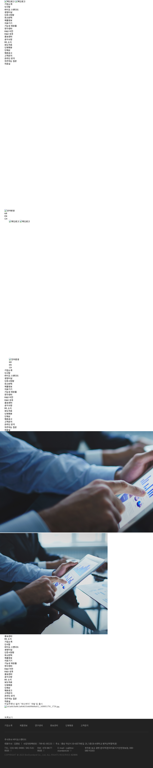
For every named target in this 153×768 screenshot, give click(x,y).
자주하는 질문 (10, 60)
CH (5, 218)
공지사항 (8, 39)
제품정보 (8, 20)
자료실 (7, 63)
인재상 (7, 50)
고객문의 (8, 55)
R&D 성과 (8, 33)
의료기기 (8, 23)
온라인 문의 (9, 58)
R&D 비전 (8, 31)
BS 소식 (8, 42)
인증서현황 (9, 14)
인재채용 (8, 47)
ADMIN (74, 754)
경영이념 (8, 12)
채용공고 (8, 52)
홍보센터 (8, 36)
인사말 (7, 6)
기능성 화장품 (10, 25)
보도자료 (8, 44)
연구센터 (8, 28)
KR (5, 213)
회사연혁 (8, 17)
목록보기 (8, 717)
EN (5, 215)
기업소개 (8, 4)
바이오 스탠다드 (11, 9)
